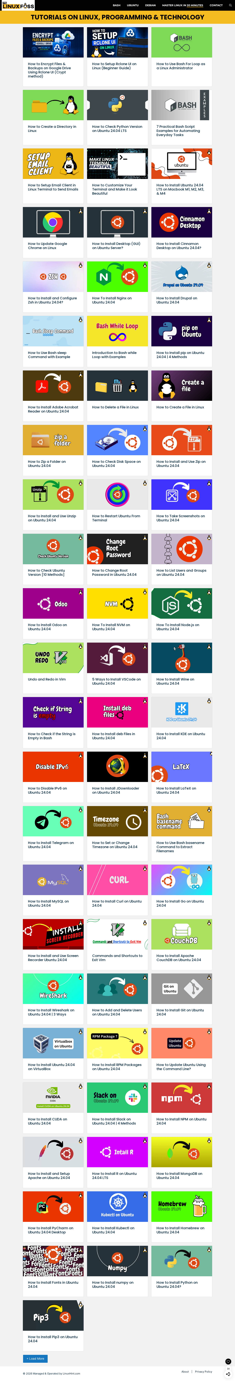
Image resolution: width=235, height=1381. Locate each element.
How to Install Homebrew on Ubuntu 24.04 (180, 1230)
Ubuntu (133, 5)
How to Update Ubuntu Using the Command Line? (181, 1066)
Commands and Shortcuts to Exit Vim (117, 957)
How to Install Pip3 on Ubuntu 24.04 (53, 1338)
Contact (216, 5)
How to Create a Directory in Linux (52, 128)
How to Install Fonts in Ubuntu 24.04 (53, 1284)
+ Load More (35, 1358)
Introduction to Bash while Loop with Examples (114, 354)
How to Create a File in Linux (180, 407)
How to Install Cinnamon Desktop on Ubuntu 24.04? (179, 245)
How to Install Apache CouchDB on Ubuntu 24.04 (179, 957)
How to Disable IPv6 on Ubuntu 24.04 (47, 790)
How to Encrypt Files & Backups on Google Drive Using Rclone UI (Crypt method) (49, 70)
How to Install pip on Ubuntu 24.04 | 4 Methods (180, 354)
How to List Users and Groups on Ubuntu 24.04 (181, 572)
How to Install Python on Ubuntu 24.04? (177, 1284)
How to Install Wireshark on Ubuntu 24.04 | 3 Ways (51, 1012)
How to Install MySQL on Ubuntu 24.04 (48, 903)
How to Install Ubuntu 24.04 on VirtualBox (51, 1066)
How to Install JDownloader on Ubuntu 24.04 (115, 790)
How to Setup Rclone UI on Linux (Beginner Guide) (114, 65)
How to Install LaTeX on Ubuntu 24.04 (176, 790)
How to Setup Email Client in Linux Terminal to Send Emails (53, 187)
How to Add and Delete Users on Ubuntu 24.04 (117, 1012)
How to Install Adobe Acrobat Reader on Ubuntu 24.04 (53, 409)
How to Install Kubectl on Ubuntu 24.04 (113, 1230)
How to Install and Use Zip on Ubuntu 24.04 (181, 463)
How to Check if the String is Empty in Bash (52, 735)
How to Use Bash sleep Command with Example (49, 354)
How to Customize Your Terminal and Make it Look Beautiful (114, 189)
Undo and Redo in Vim (47, 679)
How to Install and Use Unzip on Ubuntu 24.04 (52, 518)
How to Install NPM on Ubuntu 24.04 (182, 1121)
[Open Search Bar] (230, 5)
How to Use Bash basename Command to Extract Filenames (180, 846)
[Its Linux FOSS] (18, 5)
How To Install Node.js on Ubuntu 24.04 (178, 626)
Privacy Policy (203, 1371)
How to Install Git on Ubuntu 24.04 (180, 1012)
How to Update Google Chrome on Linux (47, 245)
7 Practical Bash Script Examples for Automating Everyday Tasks (178, 130)
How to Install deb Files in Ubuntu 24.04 (113, 735)
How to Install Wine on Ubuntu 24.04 (175, 681)
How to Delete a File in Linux (115, 407)
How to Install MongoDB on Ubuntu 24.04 (179, 1175)
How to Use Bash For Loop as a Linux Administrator (181, 65)
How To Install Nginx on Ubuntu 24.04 (112, 300)
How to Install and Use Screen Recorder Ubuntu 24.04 (53, 957)
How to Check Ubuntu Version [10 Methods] (46, 572)
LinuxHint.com (71, 1373)
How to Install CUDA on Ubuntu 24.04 (47, 1121)
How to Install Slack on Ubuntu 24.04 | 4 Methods (114, 1121)
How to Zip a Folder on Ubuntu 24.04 (47, 463)
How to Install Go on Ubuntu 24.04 (180, 903)
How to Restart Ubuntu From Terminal (116, 518)
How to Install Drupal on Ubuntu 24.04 (177, 300)
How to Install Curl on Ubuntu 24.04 (117, 903)
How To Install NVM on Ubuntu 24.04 (111, 626)
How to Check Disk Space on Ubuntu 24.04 (116, 463)
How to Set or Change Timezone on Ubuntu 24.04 (114, 844)
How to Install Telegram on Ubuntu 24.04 (51, 844)
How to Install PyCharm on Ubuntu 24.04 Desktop (50, 1230)
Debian (150, 5)
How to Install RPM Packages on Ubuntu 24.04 (117, 1066)
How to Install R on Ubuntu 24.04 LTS (114, 1175)
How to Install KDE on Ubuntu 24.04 (181, 735)
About (185, 1371)
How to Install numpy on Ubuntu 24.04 (112, 1284)
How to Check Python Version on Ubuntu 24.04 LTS (117, 128)
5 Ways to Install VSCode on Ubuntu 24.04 (116, 681)
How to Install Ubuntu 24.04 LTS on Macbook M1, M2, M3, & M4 (180, 189)
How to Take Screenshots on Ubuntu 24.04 (181, 518)
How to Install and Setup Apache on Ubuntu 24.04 (49, 1175)
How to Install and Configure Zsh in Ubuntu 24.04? (52, 300)
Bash (116, 5)
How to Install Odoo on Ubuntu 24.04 (47, 626)
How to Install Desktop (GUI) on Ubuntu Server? (116, 245)
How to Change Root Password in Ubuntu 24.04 (114, 572)
